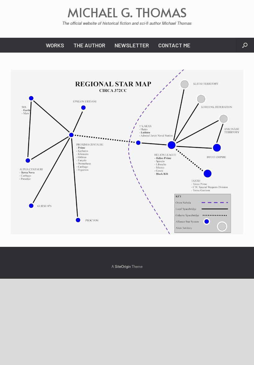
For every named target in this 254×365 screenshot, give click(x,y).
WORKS (55, 45)
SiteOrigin (123, 266)
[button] (245, 45)
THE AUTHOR (89, 45)
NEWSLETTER (132, 45)
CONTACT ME (174, 45)
